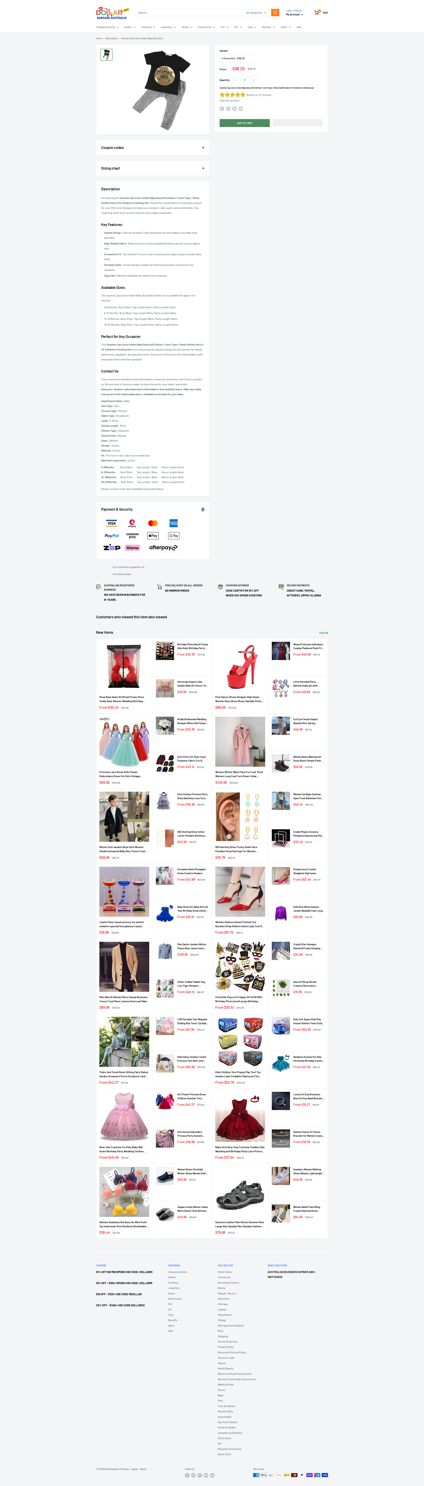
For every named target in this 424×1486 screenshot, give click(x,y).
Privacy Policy (226, 1346)
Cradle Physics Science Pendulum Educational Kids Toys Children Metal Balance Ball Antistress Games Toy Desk (308, 834)
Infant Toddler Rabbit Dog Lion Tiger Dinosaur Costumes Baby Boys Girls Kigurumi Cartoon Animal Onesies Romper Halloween (192, 984)
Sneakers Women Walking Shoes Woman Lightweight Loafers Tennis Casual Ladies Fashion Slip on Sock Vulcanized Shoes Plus (308, 1171)
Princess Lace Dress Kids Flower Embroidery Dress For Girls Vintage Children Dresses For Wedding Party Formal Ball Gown (120, 774)
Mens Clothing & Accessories (235, 1373)
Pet (223, 26)
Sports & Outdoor (228, 1422)
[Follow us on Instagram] (193, 1475)
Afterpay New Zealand (231, 1325)
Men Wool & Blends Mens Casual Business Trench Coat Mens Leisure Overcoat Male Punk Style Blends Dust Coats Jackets (123, 999)
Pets (220, 1400)
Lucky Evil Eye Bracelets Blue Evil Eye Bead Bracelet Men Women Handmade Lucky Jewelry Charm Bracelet (308, 1096)
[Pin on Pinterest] (228, 108)
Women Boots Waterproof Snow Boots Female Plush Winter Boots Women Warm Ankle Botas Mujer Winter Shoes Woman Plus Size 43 (308, 759)
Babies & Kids (226, 1384)
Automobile (224, 1416)
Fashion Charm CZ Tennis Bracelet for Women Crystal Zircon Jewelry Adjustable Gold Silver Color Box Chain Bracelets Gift (308, 1134)
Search (222, 1363)
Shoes (221, 1389)
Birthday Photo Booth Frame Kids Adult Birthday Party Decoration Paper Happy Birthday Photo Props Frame (192, 646)
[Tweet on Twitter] (234, 108)
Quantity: (225, 79)
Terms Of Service (228, 1341)
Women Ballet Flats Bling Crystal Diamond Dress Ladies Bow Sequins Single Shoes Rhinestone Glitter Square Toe (307, 1209)
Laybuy (222, 1309)
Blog (220, 1330)
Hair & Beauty (226, 1368)
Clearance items (105, 26)
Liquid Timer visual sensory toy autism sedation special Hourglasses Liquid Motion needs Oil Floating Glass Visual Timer (121, 924)
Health (128, 26)
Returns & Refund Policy (232, 1352)
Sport (284, 26)
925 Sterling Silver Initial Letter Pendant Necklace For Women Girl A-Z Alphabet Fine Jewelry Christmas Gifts (193, 834)
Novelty (266, 26)
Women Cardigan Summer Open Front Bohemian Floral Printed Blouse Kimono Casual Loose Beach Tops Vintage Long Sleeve (308, 796)
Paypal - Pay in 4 (227, 1293)
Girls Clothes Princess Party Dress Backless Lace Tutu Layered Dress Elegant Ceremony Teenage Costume (192, 796)
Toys (250, 26)
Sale (299, 26)
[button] (298, 122)
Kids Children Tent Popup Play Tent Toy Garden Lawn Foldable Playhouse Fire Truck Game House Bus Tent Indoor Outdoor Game (238, 1074)
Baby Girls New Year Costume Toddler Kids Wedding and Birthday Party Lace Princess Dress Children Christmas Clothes (240, 1149)
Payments (223, 1298)
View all (324, 632)
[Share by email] (240, 108)
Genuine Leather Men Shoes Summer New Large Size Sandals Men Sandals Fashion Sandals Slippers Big (239, 1224)
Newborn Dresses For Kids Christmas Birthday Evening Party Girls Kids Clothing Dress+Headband (308, 1059)
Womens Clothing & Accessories (237, 1379)
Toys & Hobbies (227, 1405)
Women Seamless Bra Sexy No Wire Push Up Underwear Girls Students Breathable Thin (123, 1224)
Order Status (225, 1271)
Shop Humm (225, 1314)
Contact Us (224, 1277)
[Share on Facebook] (222, 108)
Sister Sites (224, 1454)
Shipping (223, 1336)
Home (185, 26)
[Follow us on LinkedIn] (212, 1475)
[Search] (275, 12)
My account (293, 14)
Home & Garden (227, 1427)
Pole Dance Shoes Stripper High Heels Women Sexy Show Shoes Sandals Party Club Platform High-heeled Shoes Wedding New (240, 699)
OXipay (222, 1320)
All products (112, 38)
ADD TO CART (244, 123)
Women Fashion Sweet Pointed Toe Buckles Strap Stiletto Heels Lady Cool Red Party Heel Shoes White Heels (240, 924)
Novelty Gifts (225, 1411)
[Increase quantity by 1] (253, 80)
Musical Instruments (229, 1448)
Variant (224, 50)
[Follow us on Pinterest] (199, 1475)
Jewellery (166, 26)
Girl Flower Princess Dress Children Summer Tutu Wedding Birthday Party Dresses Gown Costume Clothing (191, 1096)
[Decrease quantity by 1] (236, 80)
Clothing (146, 26)
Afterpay (223, 1303)
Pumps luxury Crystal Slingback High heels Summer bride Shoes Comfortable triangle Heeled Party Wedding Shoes (308, 871)
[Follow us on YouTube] (206, 1475)
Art (236, 26)
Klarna (221, 1287)
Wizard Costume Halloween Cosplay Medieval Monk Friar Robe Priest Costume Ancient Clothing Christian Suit (308, 646)
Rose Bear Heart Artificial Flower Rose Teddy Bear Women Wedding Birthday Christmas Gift (121, 699)
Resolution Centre (228, 1282)
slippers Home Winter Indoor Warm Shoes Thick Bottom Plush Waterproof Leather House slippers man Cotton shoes (192, 1209)
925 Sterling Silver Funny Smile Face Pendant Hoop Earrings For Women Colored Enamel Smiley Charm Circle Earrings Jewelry (236, 849)
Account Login (226, 1357)
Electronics (205, 26)
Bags (221, 1395)
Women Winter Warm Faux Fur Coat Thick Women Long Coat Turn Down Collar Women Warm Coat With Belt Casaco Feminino (239, 774)
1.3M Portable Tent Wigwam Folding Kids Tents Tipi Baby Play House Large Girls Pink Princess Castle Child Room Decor (192, 1021)
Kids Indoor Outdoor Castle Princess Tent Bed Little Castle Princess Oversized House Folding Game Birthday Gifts (191, 1059)
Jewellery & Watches (230, 1432)
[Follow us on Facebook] (187, 1475)
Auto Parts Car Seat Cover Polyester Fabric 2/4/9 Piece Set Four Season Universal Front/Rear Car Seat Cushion (191, 759)
